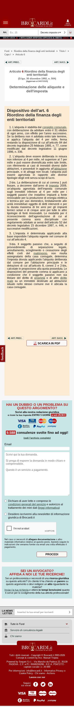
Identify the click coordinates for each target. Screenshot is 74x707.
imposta (54, 185)
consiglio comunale (54, 127)
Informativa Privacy (54, 670)
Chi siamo (40, 673)
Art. (14, 62)
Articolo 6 (20, 54)
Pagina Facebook (35, 683)
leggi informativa (49, 507)
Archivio (51, 673)
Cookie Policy (26, 673)
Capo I (7, 54)
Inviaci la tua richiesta (16, 589)
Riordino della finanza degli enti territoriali (34, 51)
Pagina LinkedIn (50, 683)
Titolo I (62, 51)
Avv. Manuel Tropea (48, 657)
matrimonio (40, 253)
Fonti (6, 51)
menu (5, 22)
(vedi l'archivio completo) (37, 438)
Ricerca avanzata (70, 32)
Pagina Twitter (43, 683)
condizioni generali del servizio (27, 504)
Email (8, 444)
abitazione (60, 168)
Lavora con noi (37, 677)
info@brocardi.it (34, 670)
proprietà (39, 277)
